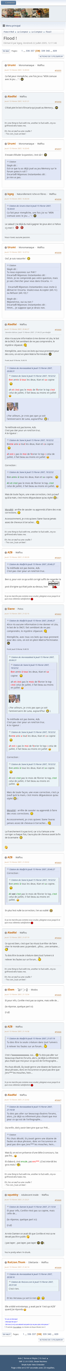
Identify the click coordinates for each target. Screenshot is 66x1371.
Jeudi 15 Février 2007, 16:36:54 (17, 199)
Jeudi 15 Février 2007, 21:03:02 (17, 862)
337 (32, 50)
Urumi (12, 65)
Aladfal (12, 96)
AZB (10, 552)
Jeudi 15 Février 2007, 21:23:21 (17, 1199)
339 (43, 50)
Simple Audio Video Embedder (33, 1365)
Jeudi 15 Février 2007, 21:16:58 (17, 1031)
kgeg (11, 194)
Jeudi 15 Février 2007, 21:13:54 (17, 994)
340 (48, 50)
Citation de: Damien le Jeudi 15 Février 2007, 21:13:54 (32, 1207)
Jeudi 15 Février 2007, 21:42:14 (17, 1267)
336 (28, 50)
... (24, 50)
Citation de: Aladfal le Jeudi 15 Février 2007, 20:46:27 (32, 564)
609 (55, 50)
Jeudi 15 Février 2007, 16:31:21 (17, 101)
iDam (11, 989)
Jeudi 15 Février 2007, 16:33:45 (17, 148)
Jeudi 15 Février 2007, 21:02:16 (17, 613)
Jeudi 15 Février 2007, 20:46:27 (17, 329)
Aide (20, 1358)
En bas (6, 51)
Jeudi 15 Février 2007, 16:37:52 (17, 252)
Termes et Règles (30, 1358)
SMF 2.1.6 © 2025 (26, 1361)
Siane (11, 608)
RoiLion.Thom (16, 1262)
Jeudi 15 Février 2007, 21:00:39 (17, 557)
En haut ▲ (44, 1358)
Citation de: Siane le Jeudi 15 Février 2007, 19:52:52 (33, 376)
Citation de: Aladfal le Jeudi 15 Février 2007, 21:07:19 (32, 1038)
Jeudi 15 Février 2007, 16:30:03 (17, 70)
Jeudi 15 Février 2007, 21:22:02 (17, 1099)
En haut (6, 1334)
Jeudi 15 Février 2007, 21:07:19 (17, 937)
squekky (13, 1194)
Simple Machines (40, 1361)
